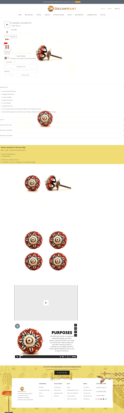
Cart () (117, 8)
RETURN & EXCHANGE (6, 135)
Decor (70, 14)
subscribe (62, 372)
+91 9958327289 (5, 156)
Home (20, 14)
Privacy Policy (71, 396)
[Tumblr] (106, 399)
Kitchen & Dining (58, 14)
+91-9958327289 (101, 391)
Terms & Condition (72, 393)
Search (109, 8)
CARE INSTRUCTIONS (6, 125)
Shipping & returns (73, 390)
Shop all (103, 14)
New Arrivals (79, 14)
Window (47, 14)
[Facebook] (96, 399)
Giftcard (56, 396)
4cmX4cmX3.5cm (10, 36)
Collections (57, 387)
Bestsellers (29, 14)
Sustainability (87, 396)
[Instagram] (98, 399)
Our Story (86, 387)
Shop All (41, 396)
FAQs (68, 387)
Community (86, 393)
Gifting (39, 14)
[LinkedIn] (103, 399)
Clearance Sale (92, 14)
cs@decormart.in (14, 159)
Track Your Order (72, 399)
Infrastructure (87, 390)
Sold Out (25, 75)
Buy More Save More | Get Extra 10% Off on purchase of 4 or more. (59, 1)
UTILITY (2, 119)
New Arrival (57, 390)
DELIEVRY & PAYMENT (6, 130)
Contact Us (86, 399)
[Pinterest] (101, 399)
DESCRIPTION (4, 87)
